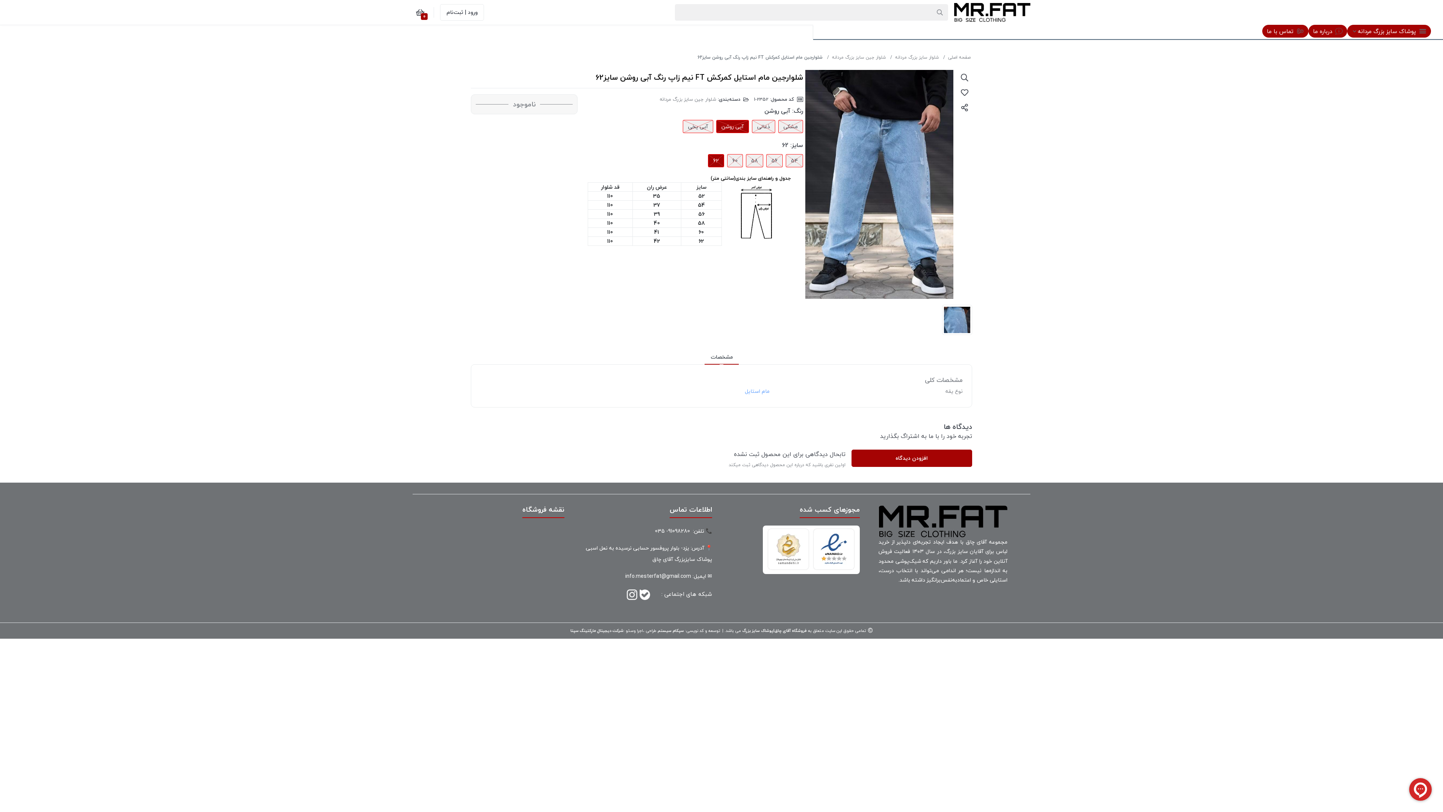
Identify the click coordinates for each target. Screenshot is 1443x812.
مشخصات (722, 357)
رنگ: (797, 110)
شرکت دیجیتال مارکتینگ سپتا (596, 630)
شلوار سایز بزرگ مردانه (917, 57)
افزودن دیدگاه (911, 458)
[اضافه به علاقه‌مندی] (964, 92)
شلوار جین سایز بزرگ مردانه (859, 57)
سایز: (796, 145)
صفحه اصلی (959, 57)
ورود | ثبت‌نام (462, 12)
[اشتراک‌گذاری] (964, 107)
